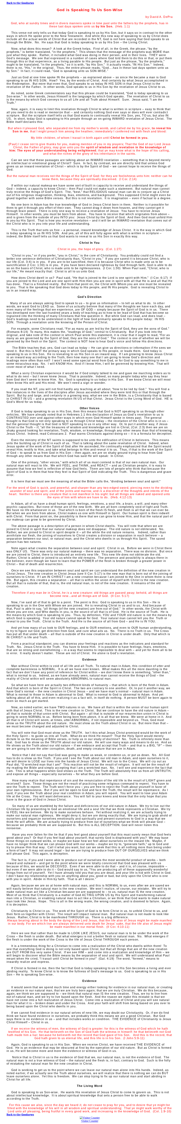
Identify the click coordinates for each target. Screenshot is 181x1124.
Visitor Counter (89, 1120)
